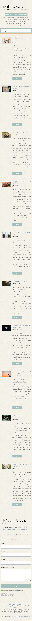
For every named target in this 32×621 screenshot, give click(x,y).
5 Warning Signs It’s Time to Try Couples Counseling (21, 327)
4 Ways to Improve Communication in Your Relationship (21, 417)
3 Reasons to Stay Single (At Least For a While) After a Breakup (21, 373)
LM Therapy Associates (16, 604)
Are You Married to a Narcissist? (20, 281)
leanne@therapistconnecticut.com (11, 25)
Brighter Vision (15, 616)
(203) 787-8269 (25, 25)
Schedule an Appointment (20, 14)
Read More (16, 78)
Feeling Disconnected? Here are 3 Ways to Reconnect (21, 183)
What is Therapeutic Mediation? (20, 133)
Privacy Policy (25, 616)
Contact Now (8, 14)
